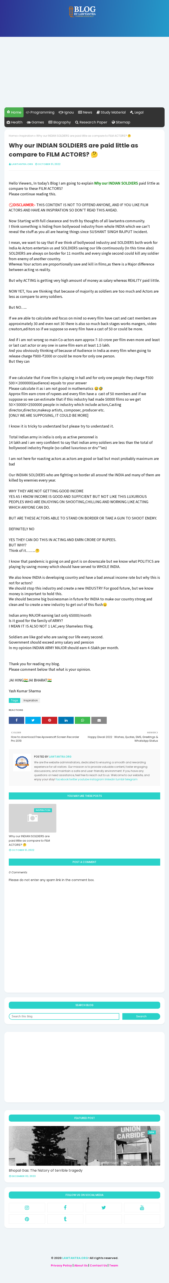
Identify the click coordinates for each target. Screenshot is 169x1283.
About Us (81, 1265)
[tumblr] (65, 1219)
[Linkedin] (104, 1219)
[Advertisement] (84, 76)
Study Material (113, 112)
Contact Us (98, 1265)
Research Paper (93, 122)
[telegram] (142, 1219)
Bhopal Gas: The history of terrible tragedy (46, 1170)
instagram (97, 779)
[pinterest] (27, 1219)
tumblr (120, 779)
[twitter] (104, 1207)
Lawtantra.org (22, 164)
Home (15, 112)
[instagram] (27, 1207)
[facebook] (65, 1207)
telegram (131, 779)
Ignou (68, 112)
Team (113, 1265)
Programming (41, 112)
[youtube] (142, 1207)
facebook (62, 779)
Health (16, 122)
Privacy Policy (61, 1265)
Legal (138, 112)
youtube (83, 779)
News (87, 112)
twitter (73, 779)
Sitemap (122, 122)
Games (37, 122)
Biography (61, 122)
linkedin (110, 779)
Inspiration (26, 136)
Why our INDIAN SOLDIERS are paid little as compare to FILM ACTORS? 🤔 (29, 840)
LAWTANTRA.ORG (75, 1258)
